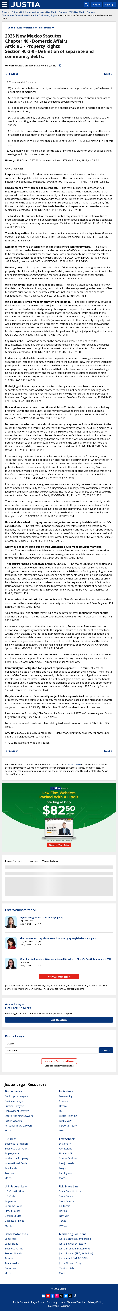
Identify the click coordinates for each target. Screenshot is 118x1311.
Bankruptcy (65, 1096)
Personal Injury (68, 1125)
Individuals (66, 1091)
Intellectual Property (16, 1158)
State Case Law (67, 1201)
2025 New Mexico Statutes (82, 12)
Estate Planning (68, 1115)
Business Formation (16, 1143)
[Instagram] (57, 1296)
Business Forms (14, 1248)
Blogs (62, 1168)
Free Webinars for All (21, 910)
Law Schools (67, 1139)
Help (62, 1302)
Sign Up (109, 4)
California (64, 1206)
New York (64, 1215)
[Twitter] (70, 1296)
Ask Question (59, 1019)
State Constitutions (70, 1191)
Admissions (65, 1148)
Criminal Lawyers (14, 1106)
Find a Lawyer (15, 1036)
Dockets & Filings (14, 1220)
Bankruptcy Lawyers (16, 1096)
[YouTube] (48, 1296)
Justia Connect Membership (75, 1238)
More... (8, 1130)
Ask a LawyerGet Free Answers (18, 1006)
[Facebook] (52, 1296)
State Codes (66, 1196)
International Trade (16, 1163)
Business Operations (17, 1148)
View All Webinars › (59, 976)
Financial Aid (66, 1153)
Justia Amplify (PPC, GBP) (73, 1258)
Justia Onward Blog (70, 1263)
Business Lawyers (15, 1101)
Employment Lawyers (17, 1111)
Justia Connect (21, 1302)
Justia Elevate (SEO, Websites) (76, 1253)
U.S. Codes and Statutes (32, 12)
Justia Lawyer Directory (72, 1243)
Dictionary (65, 1143)
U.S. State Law (68, 1186)
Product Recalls (13, 1253)
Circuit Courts (12, 1211)
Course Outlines (68, 1158)
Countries (10, 1268)
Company (52, 1302)
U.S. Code (10, 1196)
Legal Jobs (11, 1238)
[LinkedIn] (43, 1296)
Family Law (65, 1120)
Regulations (11, 1201)
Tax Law (9, 1173)
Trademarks (12, 1263)
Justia (5, 12)
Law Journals (66, 1163)
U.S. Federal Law (16, 1186)
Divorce (63, 1106)
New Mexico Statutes (56, 12)
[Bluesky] (66, 1296)
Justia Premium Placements (74, 1248)
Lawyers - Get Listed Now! (59, 1061)
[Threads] (61, 1296)
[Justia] (25, 4)
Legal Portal (37, 1302)
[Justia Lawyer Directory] (75, 1296)
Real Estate (11, 1168)
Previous (13, 73)
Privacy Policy (95, 1302)
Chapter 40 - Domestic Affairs (16, 15)
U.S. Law (14, 12)
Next (107, 73)
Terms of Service (76, 1302)
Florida (63, 1211)
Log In (96, 4)
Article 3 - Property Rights (44, 15)
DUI (61, 1111)
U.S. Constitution (14, 1191)
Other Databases (16, 1234)
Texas (62, 1220)
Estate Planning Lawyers (19, 1115)
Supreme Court (13, 1206)
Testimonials (66, 1268)
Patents (9, 1258)
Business (10, 1139)
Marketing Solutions (72, 1234)
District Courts (13, 1215)
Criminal (64, 1101)
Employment (12, 1153)
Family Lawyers (13, 1120)
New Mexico (74, 764)
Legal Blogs (11, 1243)
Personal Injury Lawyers (18, 1125)
